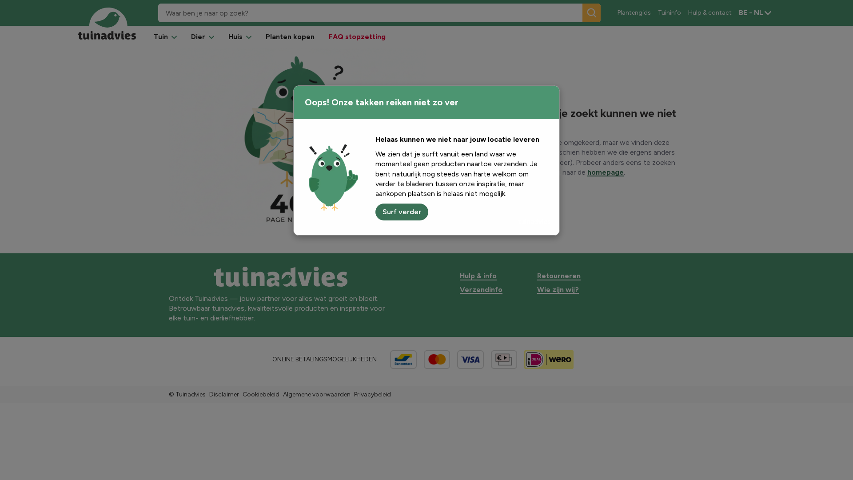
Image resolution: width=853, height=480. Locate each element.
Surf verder (402, 212)
